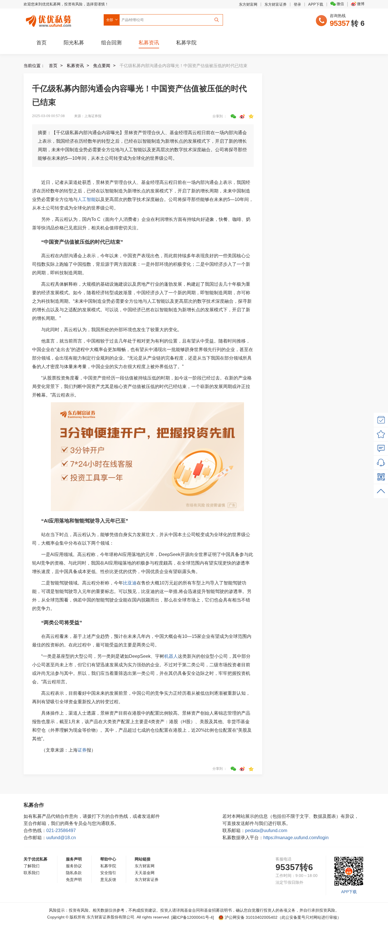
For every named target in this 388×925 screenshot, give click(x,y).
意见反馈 (108, 879)
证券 (82, 750)
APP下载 (315, 4)
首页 (41, 42)
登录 (297, 4)
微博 (360, 4)
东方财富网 (248, 4)
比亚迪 (130, 582)
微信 (340, 4)
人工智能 (87, 199)
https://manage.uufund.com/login (296, 837)
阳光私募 (74, 42)
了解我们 (31, 866)
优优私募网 (49, 20)
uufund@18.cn (61, 837)
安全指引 (108, 872)
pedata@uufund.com (266, 830)
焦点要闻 (101, 65)
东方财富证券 (275, 4)
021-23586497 (61, 830)
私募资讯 (149, 42)
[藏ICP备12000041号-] (193, 917)
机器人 (171, 656)
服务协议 (74, 866)
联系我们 (31, 872)
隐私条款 (74, 872)
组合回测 (111, 42)
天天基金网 (145, 872)
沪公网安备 (251, 917)
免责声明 (74, 879)
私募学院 (186, 42)
